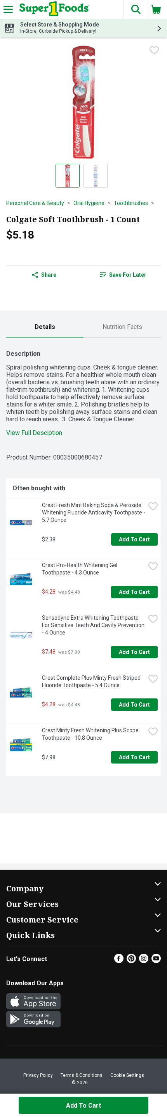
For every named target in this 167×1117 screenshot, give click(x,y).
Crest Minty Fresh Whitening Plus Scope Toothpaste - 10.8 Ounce (91, 734)
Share (48, 275)
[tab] (45, 327)
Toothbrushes (131, 203)
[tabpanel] (83, 560)
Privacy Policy (38, 1075)
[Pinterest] (131, 961)
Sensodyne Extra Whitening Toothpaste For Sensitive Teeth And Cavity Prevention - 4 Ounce (93, 625)
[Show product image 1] (68, 176)
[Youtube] (156, 961)
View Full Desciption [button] (34, 433)
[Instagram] (143, 961)
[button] (135, 9)
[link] (123, 275)
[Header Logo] (53, 9)
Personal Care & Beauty (35, 203)
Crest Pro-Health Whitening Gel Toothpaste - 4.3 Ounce (80, 569)
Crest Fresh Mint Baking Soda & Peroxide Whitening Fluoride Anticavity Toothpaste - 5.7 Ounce (93, 512)
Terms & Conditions (82, 1075)
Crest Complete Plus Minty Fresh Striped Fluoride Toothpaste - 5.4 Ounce (92, 681)
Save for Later (127, 275)
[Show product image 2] (96, 176)
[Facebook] (119, 961)
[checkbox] (154, 50)
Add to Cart (134, 539)
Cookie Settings (127, 1075)
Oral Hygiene (88, 203)
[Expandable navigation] (8, 9)
